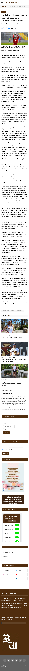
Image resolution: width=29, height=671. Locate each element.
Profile (12, 310)
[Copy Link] (15, 28)
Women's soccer (19, 310)
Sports (4, 11)
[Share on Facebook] (2, 28)
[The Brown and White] (14, 2)
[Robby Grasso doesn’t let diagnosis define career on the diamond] (14, 349)
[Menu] (2, 2)
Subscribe (5, 560)
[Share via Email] (12, 28)
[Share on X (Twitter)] (6, 28)
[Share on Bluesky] (9, 28)
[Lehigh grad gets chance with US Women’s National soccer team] (14, 38)
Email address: (5, 446)
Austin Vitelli (5, 23)
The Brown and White (14, 665)
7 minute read (5, 310)
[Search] (27, 2)
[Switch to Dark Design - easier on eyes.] (24, 2)
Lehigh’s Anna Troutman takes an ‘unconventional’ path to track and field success (12, 383)
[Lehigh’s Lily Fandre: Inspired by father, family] (14, 326)
